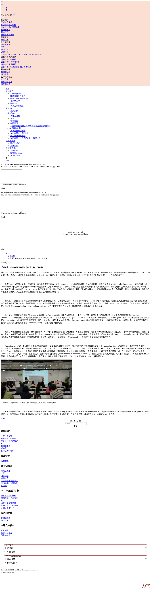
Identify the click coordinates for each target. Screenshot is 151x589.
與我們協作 (5, 84)
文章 (3, 47)
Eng (2, 4)
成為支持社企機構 (8, 59)
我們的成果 (5, 72)
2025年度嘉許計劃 (13, 128)
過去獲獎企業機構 (8, 64)
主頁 (3, 17)
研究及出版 (5, 45)
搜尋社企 (4, 50)
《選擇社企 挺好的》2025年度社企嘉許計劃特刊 (21, 54)
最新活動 (4, 40)
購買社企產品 (6, 82)
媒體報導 (4, 52)
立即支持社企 (11, 148)
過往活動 (4, 74)
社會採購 (4, 79)
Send (3, 189)
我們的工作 (5, 30)
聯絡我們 (4, 32)
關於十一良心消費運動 (10, 27)
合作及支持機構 (7, 35)
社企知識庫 (10, 113)
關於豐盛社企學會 (8, 25)
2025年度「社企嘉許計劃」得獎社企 (16, 67)
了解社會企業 (6, 22)
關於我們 (9, 91)
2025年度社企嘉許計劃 (10, 62)
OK (2, 249)
